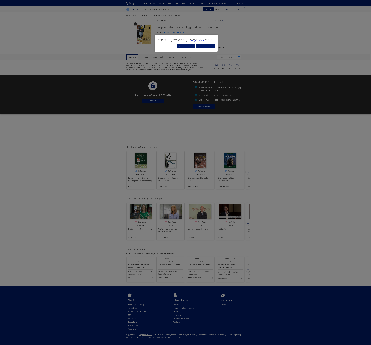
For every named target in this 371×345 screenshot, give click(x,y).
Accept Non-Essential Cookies (205, 46)
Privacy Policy (195, 41)
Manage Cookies (164, 46)
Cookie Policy (202, 41)
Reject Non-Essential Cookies (186, 46)
